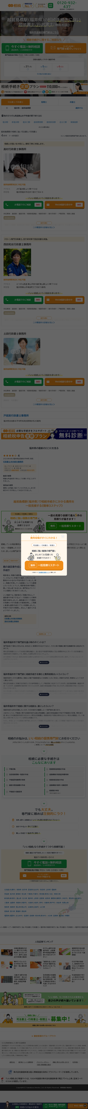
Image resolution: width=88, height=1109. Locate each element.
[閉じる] (63, 536)
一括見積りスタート (45, 565)
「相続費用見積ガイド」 (43, 572)
